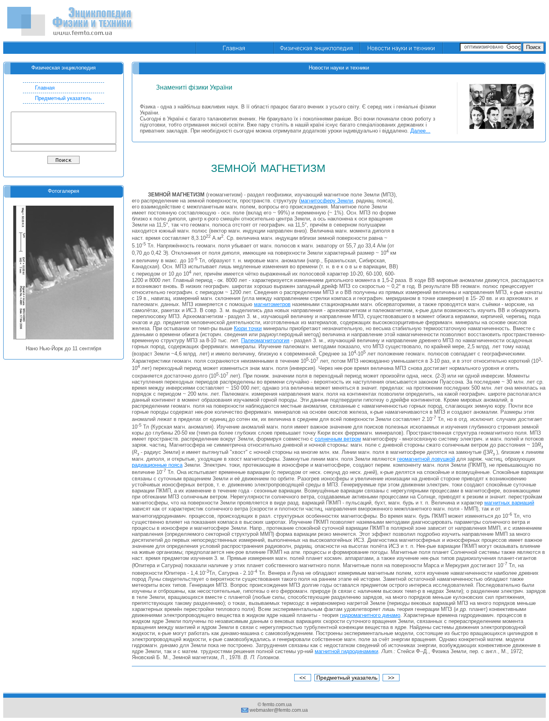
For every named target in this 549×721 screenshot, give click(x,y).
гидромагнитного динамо (370, 615)
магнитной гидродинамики (346, 651)
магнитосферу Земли (327, 201)
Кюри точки (248, 328)
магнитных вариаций (509, 503)
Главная (45, 88)
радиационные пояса (157, 465)
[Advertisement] (399, 21)
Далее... (420, 131)
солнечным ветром (338, 439)
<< (303, 677)
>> (391, 677)
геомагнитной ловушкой (426, 459)
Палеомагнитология (265, 340)
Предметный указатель (63, 98)
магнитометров (272, 304)
